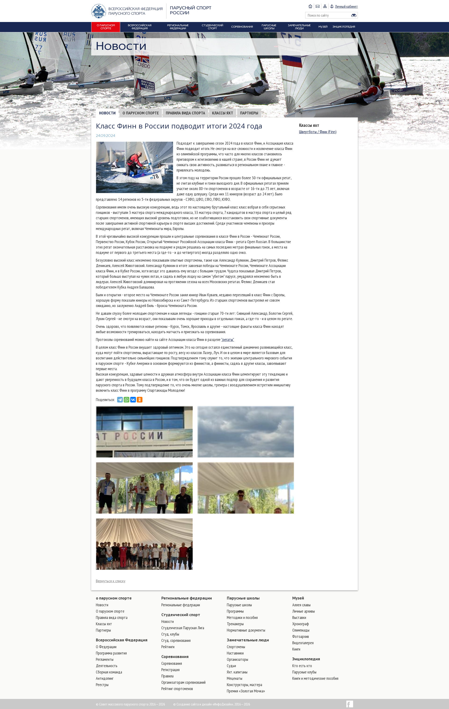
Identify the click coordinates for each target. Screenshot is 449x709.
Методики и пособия (242, 617)
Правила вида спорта (185, 113)
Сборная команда (109, 672)
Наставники (235, 653)
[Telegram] (120, 399)
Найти (353, 15)
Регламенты (104, 659)
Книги (296, 649)
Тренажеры (235, 623)
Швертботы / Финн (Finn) (318, 131)
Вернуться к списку (110, 581)
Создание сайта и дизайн (194, 704)
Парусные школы (243, 598)
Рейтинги (167, 646)
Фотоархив (300, 636)
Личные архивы (303, 611)
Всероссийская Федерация (121, 640)
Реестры (102, 684)
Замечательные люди (248, 640)
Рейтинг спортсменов (177, 688)
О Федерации (106, 646)
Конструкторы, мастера (244, 684)
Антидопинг (104, 678)
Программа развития (111, 653)
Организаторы (237, 659)
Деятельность (106, 665)
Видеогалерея (303, 642)
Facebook (349, 704)
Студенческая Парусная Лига (182, 627)
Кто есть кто (302, 665)
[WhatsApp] (126, 399)
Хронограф (300, 623)
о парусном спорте (114, 598)
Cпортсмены (236, 646)
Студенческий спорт (180, 614)
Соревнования (174, 656)
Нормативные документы (246, 630)
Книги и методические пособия (315, 678)
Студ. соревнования (176, 640)
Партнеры (249, 113)
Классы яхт (222, 113)
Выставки (299, 617)
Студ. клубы (170, 634)
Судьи (231, 665)
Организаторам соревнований (183, 682)
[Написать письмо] (317, 6)
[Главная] (310, 6)
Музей (298, 598)
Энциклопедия (306, 659)
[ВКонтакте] (133, 399)
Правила (167, 676)
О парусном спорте (141, 113)
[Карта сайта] (324, 6)
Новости (107, 113)
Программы (235, 611)
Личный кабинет (346, 6)
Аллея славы (301, 604)
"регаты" (227, 339)
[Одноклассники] (139, 399)
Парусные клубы (304, 672)
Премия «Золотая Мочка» (246, 691)
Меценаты (234, 678)
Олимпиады (300, 630)
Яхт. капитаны (237, 672)
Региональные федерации (186, 598)
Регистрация (170, 669)
